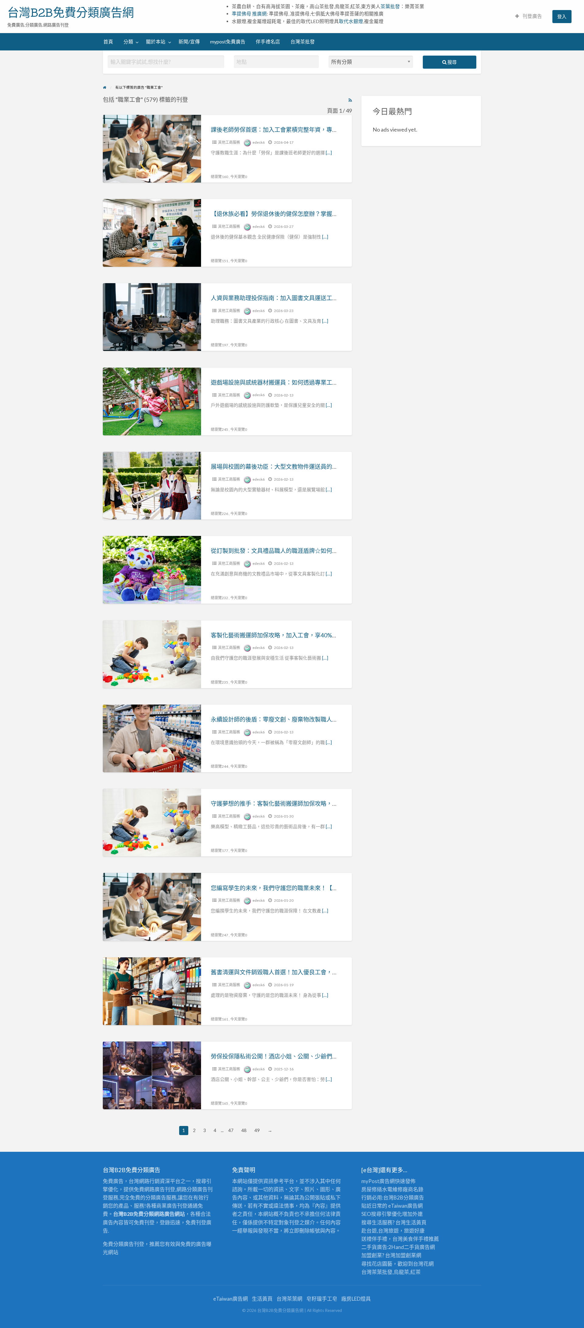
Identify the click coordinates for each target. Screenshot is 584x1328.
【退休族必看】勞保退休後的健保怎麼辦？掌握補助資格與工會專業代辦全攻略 (312, 213)
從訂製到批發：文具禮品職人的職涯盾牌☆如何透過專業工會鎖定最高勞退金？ (312, 550)
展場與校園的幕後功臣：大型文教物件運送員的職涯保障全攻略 (292, 466)
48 (244, 1130)
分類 (128, 41)
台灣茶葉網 (289, 1298)
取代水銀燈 (351, 21)
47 (231, 1130)
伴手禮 (421, 1239)
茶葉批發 (390, 6)
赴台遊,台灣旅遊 (380, 1230)
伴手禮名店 (268, 41)
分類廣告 (413, 1197)
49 (257, 1130)
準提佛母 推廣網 (249, 13)
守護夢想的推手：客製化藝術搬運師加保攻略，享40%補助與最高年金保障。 (309, 803)
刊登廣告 (532, 16)
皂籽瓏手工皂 (321, 1298)
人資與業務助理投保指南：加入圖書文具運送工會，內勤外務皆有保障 (300, 297)
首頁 (108, 41)
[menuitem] (528, 16)
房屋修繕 (371, 1189)
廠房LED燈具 (356, 1298)
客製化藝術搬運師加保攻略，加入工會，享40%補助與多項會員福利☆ (300, 635)
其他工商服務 (229, 142)
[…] (329, 152)
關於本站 (155, 41)
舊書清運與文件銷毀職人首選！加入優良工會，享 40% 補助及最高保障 (301, 972)
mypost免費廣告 (227, 41)
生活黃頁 (416, 1222)
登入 (561, 16)
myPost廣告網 (378, 1181)
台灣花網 (423, 1264)
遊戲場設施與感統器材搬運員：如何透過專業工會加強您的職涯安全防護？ (306, 382)
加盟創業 (405, 1255)
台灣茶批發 (302, 41)
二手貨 (411, 1247)
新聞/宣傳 (189, 41)
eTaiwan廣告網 (405, 1206)
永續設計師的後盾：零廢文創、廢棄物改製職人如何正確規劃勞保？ (297, 719)
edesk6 (258, 142)
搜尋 (452, 62)
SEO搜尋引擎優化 (381, 1214)
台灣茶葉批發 (376, 1272)
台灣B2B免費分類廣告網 (70, 12)
